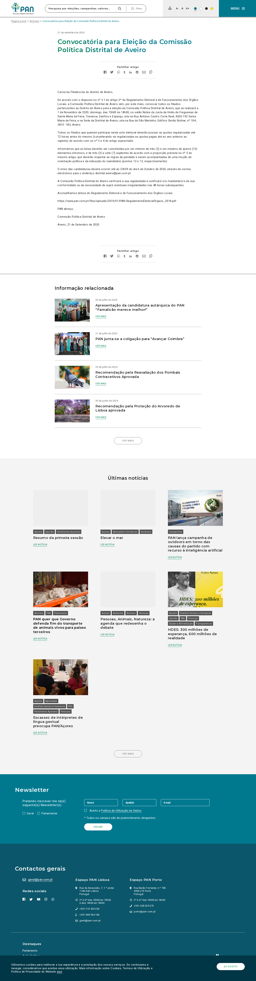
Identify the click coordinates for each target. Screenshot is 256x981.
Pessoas (144, 613)
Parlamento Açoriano (68, 532)
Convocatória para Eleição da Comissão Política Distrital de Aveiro (81, 21)
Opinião (49, 532)
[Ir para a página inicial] (22, 8)
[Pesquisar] (119, 8)
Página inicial (18, 21)
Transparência (204, 623)
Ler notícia (40, 544)
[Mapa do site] (169, 8)
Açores (38, 532)
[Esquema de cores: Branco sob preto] (206, 8)
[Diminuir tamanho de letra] (177, 8)
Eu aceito (230, 966)
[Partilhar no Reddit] (137, 73)
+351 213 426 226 (89, 908)
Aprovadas (51, 701)
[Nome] (103, 802)
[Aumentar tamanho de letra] (187, 8)
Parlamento (60, 613)
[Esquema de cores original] (195, 8)
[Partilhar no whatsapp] (118, 73)
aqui (59, 971)
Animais (38, 613)
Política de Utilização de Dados (121, 810)
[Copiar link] (150, 72)
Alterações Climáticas (125, 532)
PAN (48, 613)
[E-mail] (185, 802)
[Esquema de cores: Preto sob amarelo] (211, 8)
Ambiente (146, 532)
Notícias (34, 21)
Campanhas (175, 532)
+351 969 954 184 (89, 914)
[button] (237, 8)
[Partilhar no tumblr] (124, 73)
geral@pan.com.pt (40, 879)
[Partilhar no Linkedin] (130, 72)
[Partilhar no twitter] (111, 72)
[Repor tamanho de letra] (182, 8)
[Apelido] (142, 802)
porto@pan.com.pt (145, 911)
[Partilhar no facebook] (105, 73)
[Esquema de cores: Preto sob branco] (200, 8)
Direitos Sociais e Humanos (195, 613)
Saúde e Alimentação (181, 623)
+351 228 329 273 (144, 905)
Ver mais (100, 316)
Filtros (139, 8)
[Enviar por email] (143, 72)
